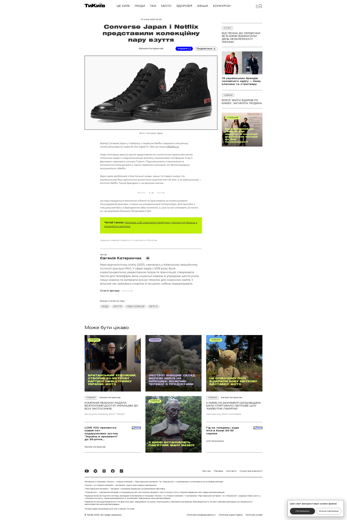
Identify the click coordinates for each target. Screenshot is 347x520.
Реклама (218, 471)
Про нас (206, 471)
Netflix (153, 306)
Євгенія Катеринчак (151, 49)
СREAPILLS (172, 146)
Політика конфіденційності (201, 515)
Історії (227, 28)
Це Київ (123, 6)
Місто (166, 6)
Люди (139, 6)
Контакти (231, 471)
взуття (117, 306)
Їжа (153, 6)
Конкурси (221, 6)
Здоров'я (184, 6)
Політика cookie (254, 515)
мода (105, 306)
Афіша (202, 6)
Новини (228, 95)
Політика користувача (230, 515)
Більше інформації (328, 511)
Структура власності (251, 471)
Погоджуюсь (302, 511)
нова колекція (135, 306)
